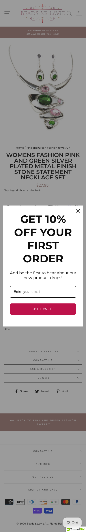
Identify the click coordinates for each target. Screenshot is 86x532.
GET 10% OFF (43, 309)
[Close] (78, 211)
